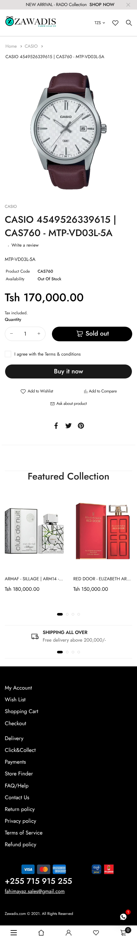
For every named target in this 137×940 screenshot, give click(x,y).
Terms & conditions (63, 354)
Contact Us (17, 797)
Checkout (15, 723)
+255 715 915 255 (38, 881)
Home (11, 46)
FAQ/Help (17, 785)
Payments (15, 762)
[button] (59, 614)
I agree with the (47, 354)
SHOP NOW (102, 5)
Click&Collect (20, 750)
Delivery (14, 738)
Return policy (20, 809)
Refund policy (20, 844)
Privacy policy (20, 821)
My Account (18, 688)
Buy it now (68, 371)
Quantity (13, 320)
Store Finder (19, 774)
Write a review (25, 245)
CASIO (32, 46)
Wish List (15, 700)
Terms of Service (23, 833)
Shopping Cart (21, 711)
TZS (98, 23)
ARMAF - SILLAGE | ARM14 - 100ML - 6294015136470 (57, 579)
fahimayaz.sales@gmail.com (35, 891)
